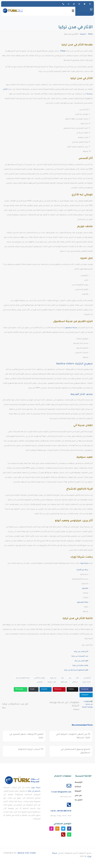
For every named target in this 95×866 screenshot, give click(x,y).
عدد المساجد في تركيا (79, 656)
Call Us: (61, 811)
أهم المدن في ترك (81, 661)
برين (70, 678)
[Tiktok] (74, 4)
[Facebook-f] (90, 4)
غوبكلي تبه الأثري (39, 678)
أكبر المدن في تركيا (81, 652)
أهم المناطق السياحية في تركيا (76, 670)
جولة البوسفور (82, 602)
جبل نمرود (53, 678)
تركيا (62, 678)
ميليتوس (40, 682)
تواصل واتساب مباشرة (86, 13)
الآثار (77, 678)
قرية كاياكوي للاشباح (23, 678)
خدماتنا (78, 787)
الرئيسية (78, 782)
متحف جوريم (86, 682)
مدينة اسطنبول (71, 328)
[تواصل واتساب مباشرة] (91, 9)
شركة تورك (84, 563)
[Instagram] (79, 4)
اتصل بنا (78, 800)
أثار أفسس (87, 678)
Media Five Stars (27, 853)
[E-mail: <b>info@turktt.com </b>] (69, 785)
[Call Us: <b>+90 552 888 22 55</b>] (69, 804)
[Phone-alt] (63, 4)
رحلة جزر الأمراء (82, 570)
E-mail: (61, 792)
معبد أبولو (64, 682)
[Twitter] (84, 4)
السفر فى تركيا (34, 791)
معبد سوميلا (51, 682)
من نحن (78, 796)
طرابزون (85, 588)
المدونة (78, 791)
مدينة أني (75, 682)
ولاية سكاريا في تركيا (80, 666)
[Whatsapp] (68, 4)
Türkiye (63, 51)
